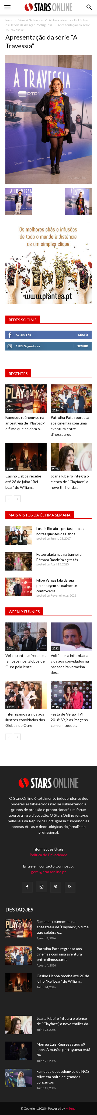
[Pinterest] (55, 887)
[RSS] (70, 887)
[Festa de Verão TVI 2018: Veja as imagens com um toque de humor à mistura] (71, 695)
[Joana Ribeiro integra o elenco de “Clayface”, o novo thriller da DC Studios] (71, 457)
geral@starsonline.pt (48, 871)
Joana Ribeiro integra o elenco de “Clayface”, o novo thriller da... (70, 482)
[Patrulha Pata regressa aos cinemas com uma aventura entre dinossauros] (71, 398)
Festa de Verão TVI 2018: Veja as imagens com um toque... (69, 720)
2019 (10, 707)
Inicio (9, 20)
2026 (10, 410)
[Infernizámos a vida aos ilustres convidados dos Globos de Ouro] (26, 695)
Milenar (71, 1108)
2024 (10, 648)
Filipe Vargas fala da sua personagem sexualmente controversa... (56, 585)
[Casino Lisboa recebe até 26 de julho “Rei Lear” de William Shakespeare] (26, 457)
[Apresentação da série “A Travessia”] (48, 182)
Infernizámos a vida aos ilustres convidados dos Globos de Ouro (25, 720)
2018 (55, 707)
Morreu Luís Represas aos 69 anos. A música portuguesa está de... (63, 1049)
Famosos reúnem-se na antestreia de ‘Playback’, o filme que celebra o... (25, 423)
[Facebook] (27, 887)
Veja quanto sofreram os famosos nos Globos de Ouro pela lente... (25, 661)
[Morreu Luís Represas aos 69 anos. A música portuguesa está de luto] (18, 1051)
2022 (55, 648)
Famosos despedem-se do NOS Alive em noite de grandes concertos (63, 1076)
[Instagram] (41, 887)
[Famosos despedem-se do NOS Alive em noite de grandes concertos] (18, 1078)
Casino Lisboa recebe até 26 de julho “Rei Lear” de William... (23, 482)
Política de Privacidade (48, 854)
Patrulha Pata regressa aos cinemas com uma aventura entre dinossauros (59, 954)
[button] (89, 7)
